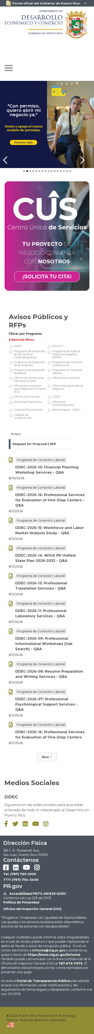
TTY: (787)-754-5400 (20, 880)
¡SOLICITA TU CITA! (47, 276)
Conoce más (23, 142)
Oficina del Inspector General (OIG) (32, 909)
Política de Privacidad (21, 902)
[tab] (41, 434)
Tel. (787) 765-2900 (19, 874)
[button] (8, 68)
